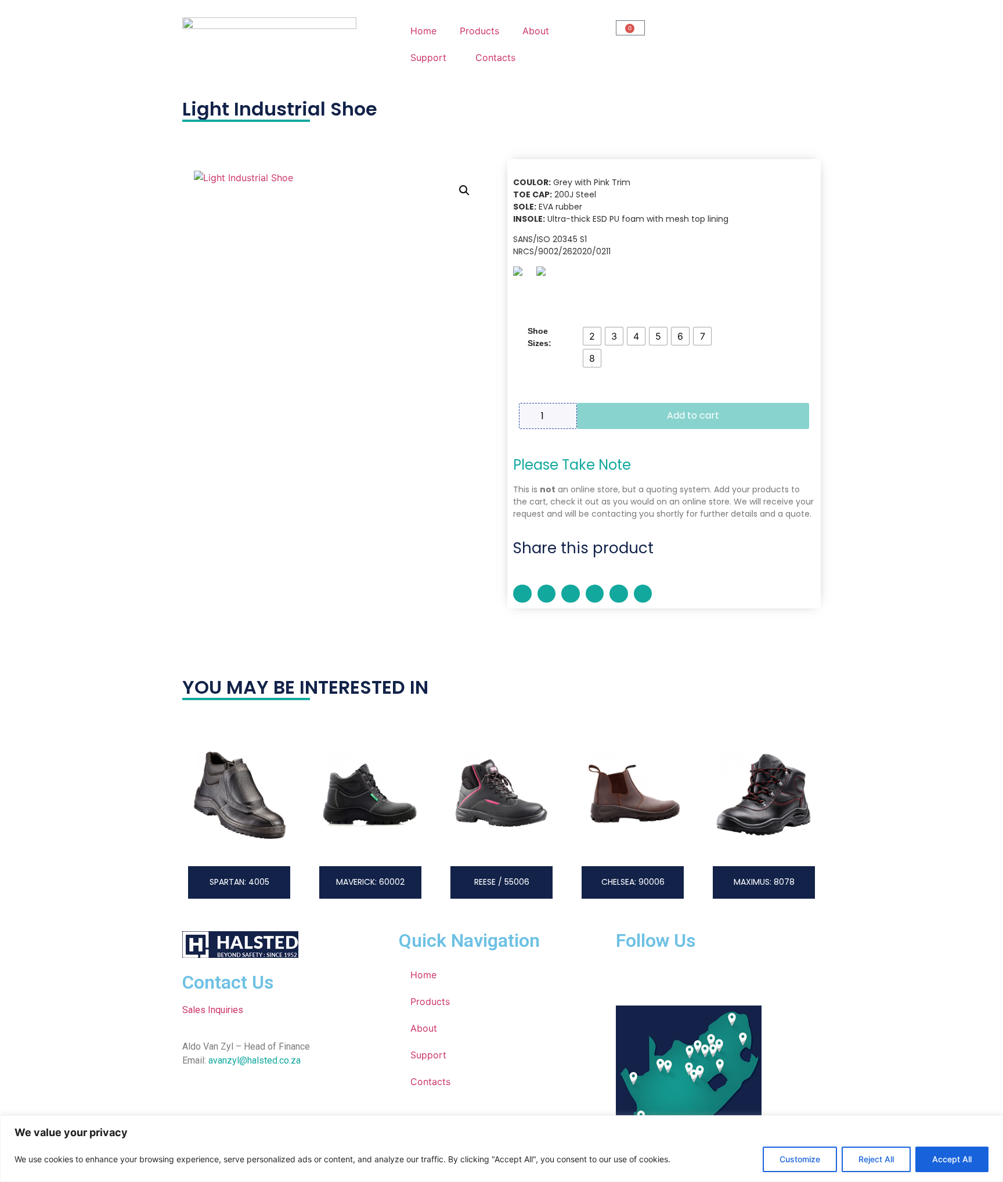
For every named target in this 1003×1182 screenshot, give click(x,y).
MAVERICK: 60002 (370, 882)
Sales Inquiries (212, 1009)
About (535, 31)
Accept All (952, 1159)
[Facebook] (630, 975)
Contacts (495, 57)
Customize (800, 1159)
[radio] (592, 336)
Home (423, 31)
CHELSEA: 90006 (633, 882)
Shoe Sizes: (539, 337)
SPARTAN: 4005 (239, 882)
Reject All (876, 1159)
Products (479, 31)
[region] (501, 1148)
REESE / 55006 (501, 882)
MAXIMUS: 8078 (764, 882)
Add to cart (693, 415)
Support (428, 57)
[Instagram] (662, 975)
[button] (464, 190)
